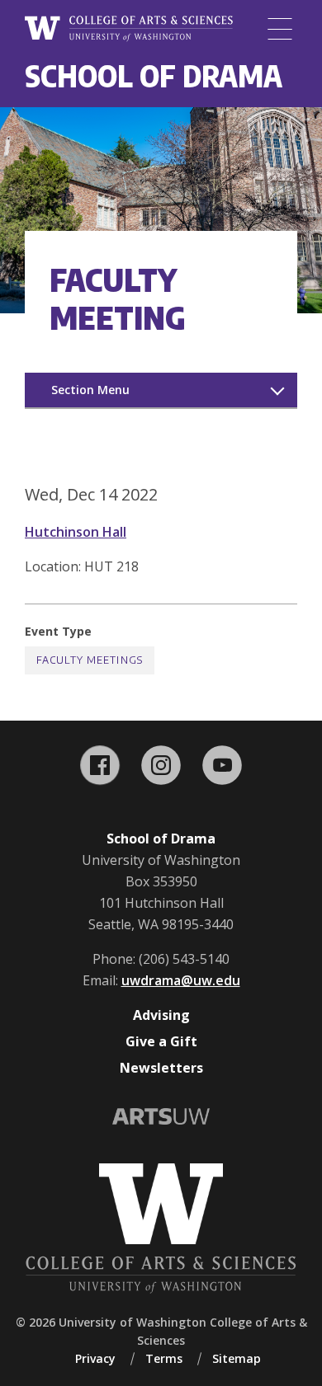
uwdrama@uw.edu (180, 980)
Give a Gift (161, 1041)
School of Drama (153, 75)
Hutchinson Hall (75, 532)
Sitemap (236, 1358)
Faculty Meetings (89, 660)
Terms (163, 1358)
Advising (161, 1015)
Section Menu (90, 389)
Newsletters (161, 1068)
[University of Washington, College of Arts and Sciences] (129, 29)
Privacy (95, 1358)
